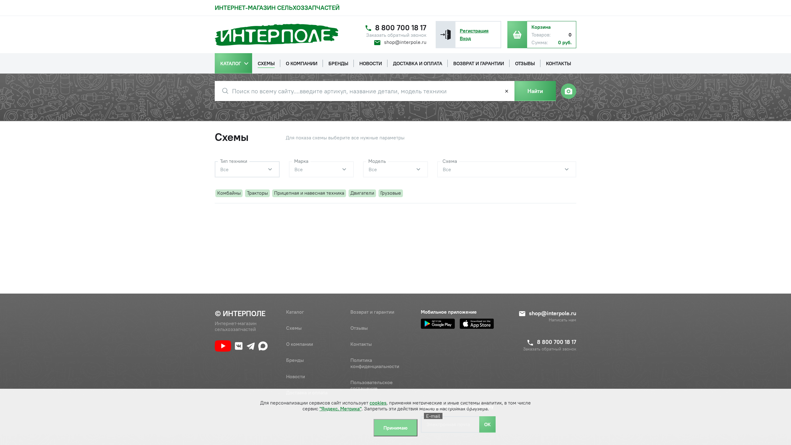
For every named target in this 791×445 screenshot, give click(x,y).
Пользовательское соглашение (371, 385)
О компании (299, 344)
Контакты (361, 344)
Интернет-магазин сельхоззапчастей (277, 7)
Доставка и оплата (307, 392)
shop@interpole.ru (405, 42)
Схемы (294, 328)
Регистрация (474, 31)
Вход (465, 38)
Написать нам (562, 320)
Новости (295, 376)
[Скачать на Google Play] (438, 324)
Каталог (295, 312)
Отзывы (359, 328)
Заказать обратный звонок (396, 35)
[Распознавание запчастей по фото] (568, 91)
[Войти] (445, 34)
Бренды (295, 360)
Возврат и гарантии (372, 312)
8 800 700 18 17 (400, 27)
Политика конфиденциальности (374, 363)
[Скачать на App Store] (477, 324)
